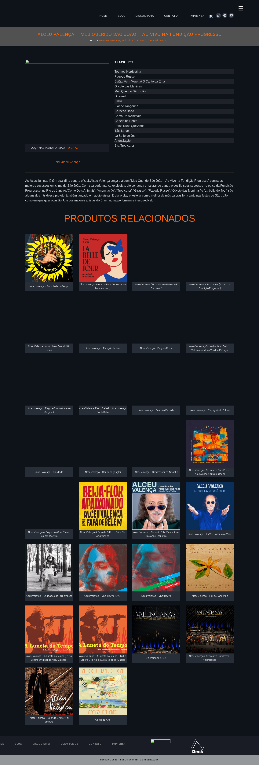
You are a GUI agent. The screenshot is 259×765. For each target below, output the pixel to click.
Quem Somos (69, 743)
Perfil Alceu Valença (67, 162)
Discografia (41, 743)
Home (93, 40)
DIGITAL (73, 147)
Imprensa (118, 743)
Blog (18, 743)
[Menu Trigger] (241, 8)
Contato (95, 743)
